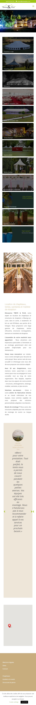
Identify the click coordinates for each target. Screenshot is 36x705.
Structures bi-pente (9, 624)
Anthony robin (22, 644)
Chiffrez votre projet (18, 16)
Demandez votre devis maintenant (18, 23)
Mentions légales (8, 604)
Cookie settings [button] (13, 702)
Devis (4, 607)
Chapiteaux (6, 618)
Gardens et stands (9, 621)
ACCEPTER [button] (24, 702)
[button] (10, 567)
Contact (5, 611)
